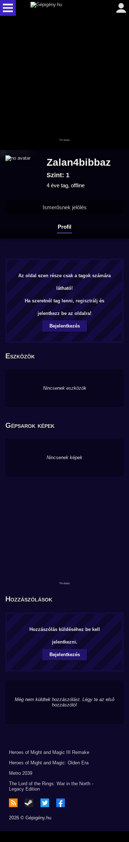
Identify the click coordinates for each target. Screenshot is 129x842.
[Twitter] (44, 802)
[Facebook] (60, 802)
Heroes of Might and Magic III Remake (49, 752)
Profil (64, 227)
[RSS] (13, 802)
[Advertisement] (64, 83)
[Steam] (29, 802)
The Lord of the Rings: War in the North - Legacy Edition (51, 786)
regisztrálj (87, 300)
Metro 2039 (20, 773)
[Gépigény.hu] (62, 8)
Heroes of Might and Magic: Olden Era (49, 762)
